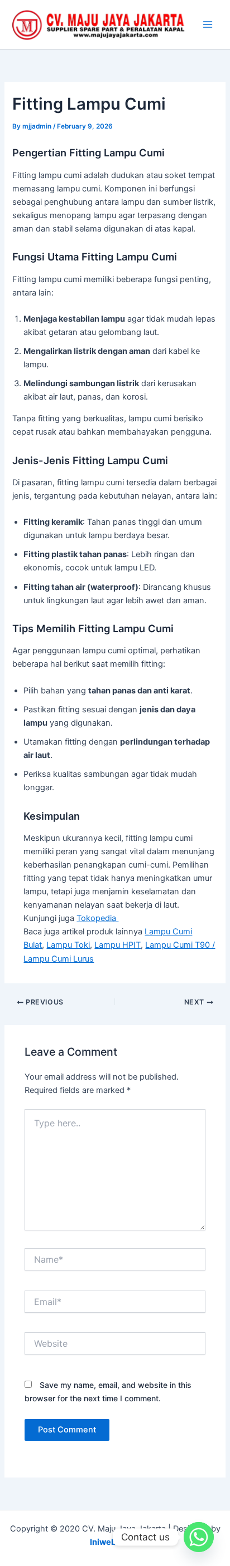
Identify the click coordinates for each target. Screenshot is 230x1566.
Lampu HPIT (117, 945)
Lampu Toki (68, 945)
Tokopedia (97, 918)
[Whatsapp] (199, 1537)
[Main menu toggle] (208, 24)
